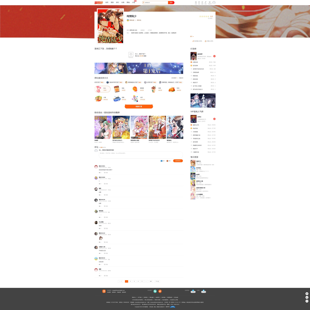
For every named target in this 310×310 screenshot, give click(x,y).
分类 (122, 2)
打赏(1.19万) (209, 41)
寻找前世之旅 (196, 138)
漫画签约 (114, 292)
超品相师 (200, 54)
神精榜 (96, 140)
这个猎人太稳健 (197, 86)
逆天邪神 (195, 65)
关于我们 (140, 297)
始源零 (198, 174)
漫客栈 (146, 306)
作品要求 (109, 292)
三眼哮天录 (196, 152)
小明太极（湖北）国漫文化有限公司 (157, 306)
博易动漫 (131, 20)
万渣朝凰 (195, 131)
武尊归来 (195, 62)
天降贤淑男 (196, 72)
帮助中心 (134, 297)
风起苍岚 (195, 128)
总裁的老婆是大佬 (200, 187)
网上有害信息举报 (148, 299)
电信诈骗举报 (165, 299)
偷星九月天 (196, 125)
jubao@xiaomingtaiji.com (140, 302)
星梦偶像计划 (196, 135)
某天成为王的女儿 (117, 140)
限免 (128, 2)
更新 (112, 2)
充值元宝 (181, 78)
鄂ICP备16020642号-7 (136, 304)
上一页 (120, 281)
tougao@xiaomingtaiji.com (118, 290)
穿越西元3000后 (197, 145)
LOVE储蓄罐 (199, 194)
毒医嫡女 (169, 140)
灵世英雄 (198, 168)
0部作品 (139, 20)
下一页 (157, 281)
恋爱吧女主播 (199, 181)
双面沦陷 (195, 75)
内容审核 (163, 297)
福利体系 (124, 292)
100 (151, 281)
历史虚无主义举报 (174, 299)
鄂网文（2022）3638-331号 (173, 304)
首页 (106, 2)
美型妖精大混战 (135, 140)
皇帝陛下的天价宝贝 (154, 140)
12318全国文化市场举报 (137, 299)
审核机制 (119, 292)
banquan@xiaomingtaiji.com (156, 302)
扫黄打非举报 (157, 299)
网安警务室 (169, 297)
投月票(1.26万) (198, 41)
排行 (117, 2)
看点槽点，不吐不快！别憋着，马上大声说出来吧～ (113, 153)
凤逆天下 (195, 82)
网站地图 (152, 297)
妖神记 (199, 116)
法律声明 (157, 297)
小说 (133, 2)
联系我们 (146, 297)
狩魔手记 (198, 161)
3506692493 (126, 302)
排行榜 (141, 56)
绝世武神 (195, 79)
